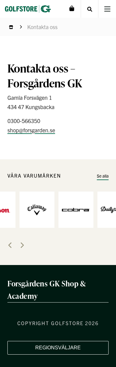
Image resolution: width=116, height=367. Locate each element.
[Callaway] (36, 209)
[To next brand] (22, 245)
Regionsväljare (58, 347)
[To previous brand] (10, 245)
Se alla (103, 176)
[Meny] (107, 9)
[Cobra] (75, 209)
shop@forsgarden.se (31, 130)
